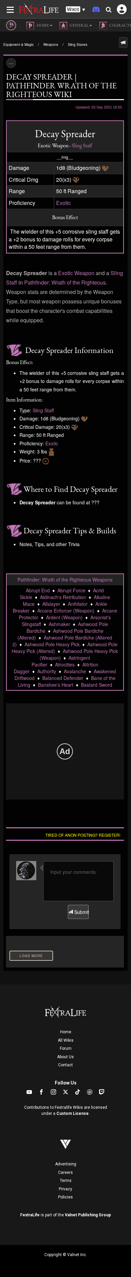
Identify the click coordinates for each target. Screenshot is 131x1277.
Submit (80, 912)
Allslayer (51, 603)
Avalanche (75, 671)
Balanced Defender (62, 678)
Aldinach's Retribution (63, 597)
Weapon (84, 273)
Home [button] (42, 25)
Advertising (65, 1164)
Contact (65, 1065)
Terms (66, 1180)
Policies (65, 1197)
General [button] (79, 25)
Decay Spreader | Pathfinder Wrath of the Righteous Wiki (61, 85)
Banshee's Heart (55, 684)
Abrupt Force (71, 590)
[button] (75, 10)
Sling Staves (77, 44)
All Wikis (66, 1040)
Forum (66, 1048)
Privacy (65, 1189)
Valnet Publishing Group (88, 1215)
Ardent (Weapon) (64, 617)
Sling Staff (82, 145)
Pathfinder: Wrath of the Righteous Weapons (65, 579)
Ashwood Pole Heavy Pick (52, 644)
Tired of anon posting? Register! (82, 835)
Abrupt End (38, 590)
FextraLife (30, 1215)
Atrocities (65, 664)
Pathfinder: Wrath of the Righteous (65, 282)
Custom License (72, 1113)
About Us (65, 1057)
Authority (46, 671)
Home (65, 1032)
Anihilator (78, 603)
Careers (65, 1172)
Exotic (63, 203)
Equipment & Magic (18, 44)
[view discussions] (123, 42)
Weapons (50, 44)
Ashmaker (59, 624)
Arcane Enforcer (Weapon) (65, 610)
